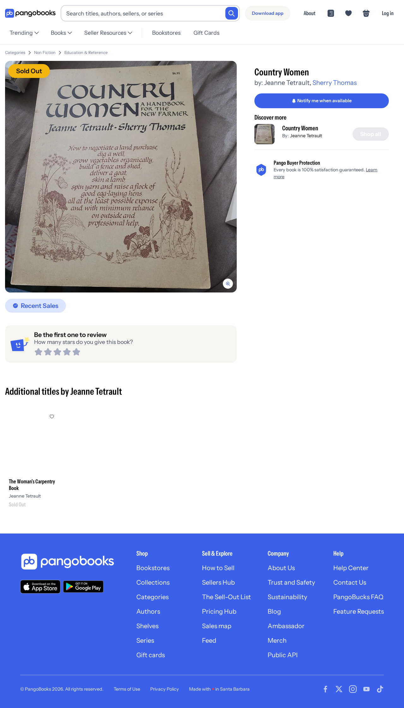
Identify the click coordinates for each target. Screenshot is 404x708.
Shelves (147, 626)
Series (145, 640)
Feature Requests (358, 611)
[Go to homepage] (30, 13)
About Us (281, 568)
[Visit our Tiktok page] (380, 689)
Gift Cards (206, 32)
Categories (15, 52)
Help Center (351, 568)
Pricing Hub (219, 611)
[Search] (231, 13)
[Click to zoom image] (121, 176)
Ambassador (286, 626)
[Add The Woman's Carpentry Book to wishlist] (52, 416)
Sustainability (287, 597)
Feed (209, 640)
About (309, 13)
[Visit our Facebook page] (325, 689)
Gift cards (150, 655)
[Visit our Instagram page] (353, 689)
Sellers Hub (218, 582)
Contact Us (349, 582)
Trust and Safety (291, 582)
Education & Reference (86, 52)
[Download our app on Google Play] (83, 587)
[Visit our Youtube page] (366, 689)
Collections (152, 582)
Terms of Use (127, 689)
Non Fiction (45, 52)
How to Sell (218, 568)
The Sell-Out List (226, 597)
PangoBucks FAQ (358, 597)
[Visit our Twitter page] (339, 689)
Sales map (216, 626)
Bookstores (166, 32)
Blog (274, 611)
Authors (148, 611)
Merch (277, 640)
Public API (283, 655)
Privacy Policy (164, 689)
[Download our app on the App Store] (40, 586)
